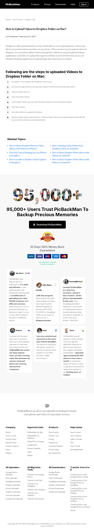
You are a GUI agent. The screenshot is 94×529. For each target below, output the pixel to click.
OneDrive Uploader (13, 492)
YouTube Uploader (13, 495)
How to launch (75, 436)
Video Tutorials (76, 439)
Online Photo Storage (35, 441)
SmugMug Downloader (57, 482)
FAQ (71, 443)
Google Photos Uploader (11, 473)
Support (9, 453)
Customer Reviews (56, 446)
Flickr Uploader (11, 478)
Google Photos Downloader (54, 473)
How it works (54, 432)
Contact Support (12, 446)
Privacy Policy (11, 439)
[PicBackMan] (13, 4)
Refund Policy (11, 443)
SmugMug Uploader (13, 482)
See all (72, 510)
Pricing (51, 439)
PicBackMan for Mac (35, 432)
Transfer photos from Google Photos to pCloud (80, 506)
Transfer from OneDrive (32, 494)
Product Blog (54, 450)
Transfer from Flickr (34, 480)
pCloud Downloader (56, 488)
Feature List (53, 443)
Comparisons (32, 445)
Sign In (84, 4)
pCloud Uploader (12, 488)
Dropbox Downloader (57, 485)
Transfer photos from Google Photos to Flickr (79, 476)
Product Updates (33, 448)
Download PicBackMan (49, 224)
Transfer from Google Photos (35, 476)
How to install (75, 432)
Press (8, 450)
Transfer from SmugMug (32, 485)
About (8, 432)
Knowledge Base (76, 450)
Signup (30, 455)
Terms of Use (11, 436)
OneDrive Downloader (57, 492)
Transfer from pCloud (35, 499)
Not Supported (54, 453)
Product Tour (54, 436)
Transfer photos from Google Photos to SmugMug (78, 482)
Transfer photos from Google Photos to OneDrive (78, 499)
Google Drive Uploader (14, 499)
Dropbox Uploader (13, 485)
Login (29, 452)
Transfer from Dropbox (36, 490)
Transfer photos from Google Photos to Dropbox (78, 490)
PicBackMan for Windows (33, 437)
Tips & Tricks (75, 446)
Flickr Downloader (55, 478)
